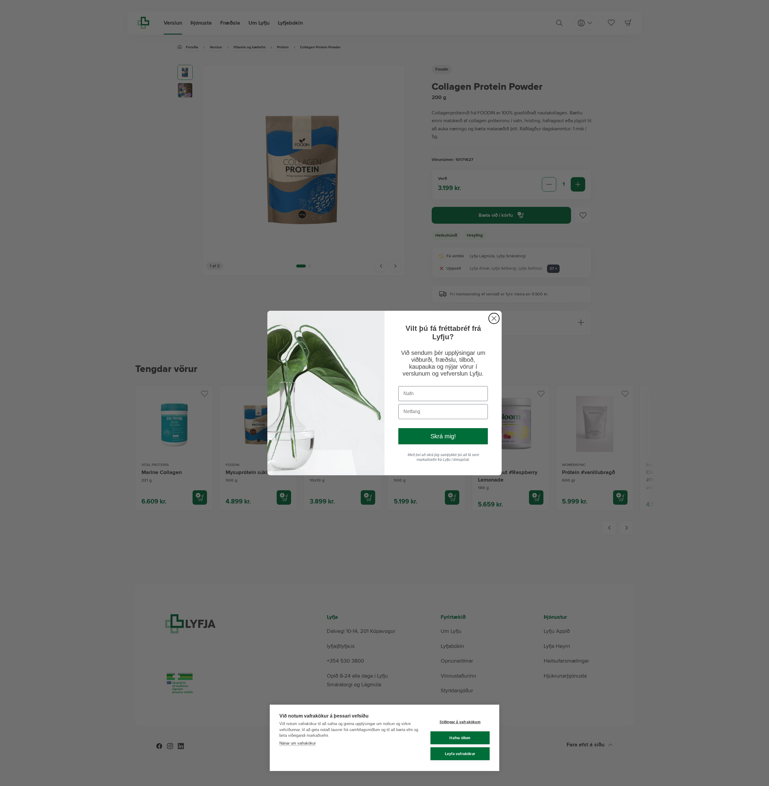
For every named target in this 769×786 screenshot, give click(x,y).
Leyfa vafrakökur (460, 754)
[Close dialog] (494, 318)
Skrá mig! (443, 436)
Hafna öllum (459, 738)
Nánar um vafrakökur (297, 743)
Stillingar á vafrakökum (460, 722)
